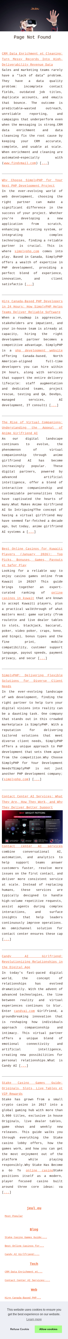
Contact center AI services (32, 846)
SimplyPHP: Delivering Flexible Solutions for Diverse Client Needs (32, 681)
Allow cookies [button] (48, 1329)
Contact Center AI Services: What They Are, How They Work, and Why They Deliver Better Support (32, 802)
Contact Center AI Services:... (27, 1280)
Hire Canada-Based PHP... (23, 1297)
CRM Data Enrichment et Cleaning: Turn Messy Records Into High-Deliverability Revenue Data (32, 59)
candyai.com (24, 1011)
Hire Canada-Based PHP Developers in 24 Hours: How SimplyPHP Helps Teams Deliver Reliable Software (32, 307)
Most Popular (14, 1216)
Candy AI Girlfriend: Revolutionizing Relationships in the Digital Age (32, 962)
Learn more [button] (34, 1319)
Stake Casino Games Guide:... (26, 1237)
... (44, 163)
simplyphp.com (27, 251)
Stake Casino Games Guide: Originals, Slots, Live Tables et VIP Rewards (32, 1088)
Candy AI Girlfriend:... (22, 1254)
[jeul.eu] (34, 15)
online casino (39, 1170)
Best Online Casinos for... (24, 1245)
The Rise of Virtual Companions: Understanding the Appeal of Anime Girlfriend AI (32, 428)
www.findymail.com (20, 163)
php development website (39, 350)
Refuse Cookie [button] (19, 1329)
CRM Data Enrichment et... (23, 1271)
